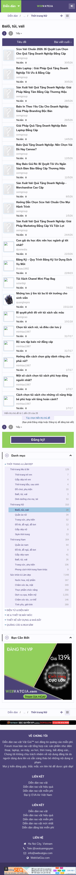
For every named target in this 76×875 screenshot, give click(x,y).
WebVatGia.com (40, 857)
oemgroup (22, 58)
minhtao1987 (23, 331)
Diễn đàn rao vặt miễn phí (38, 790)
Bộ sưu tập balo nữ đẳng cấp (34, 341)
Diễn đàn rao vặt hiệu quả (38, 786)
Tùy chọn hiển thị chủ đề (38, 418)
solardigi (21, 283)
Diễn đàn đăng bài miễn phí (38, 827)
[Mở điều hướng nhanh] (61, 15)
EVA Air (35, 794)
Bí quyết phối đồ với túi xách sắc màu (40, 312)
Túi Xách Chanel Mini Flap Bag (35, 278)
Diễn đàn (9, 6)
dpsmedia (21, 249)
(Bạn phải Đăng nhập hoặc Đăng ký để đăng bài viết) (48, 422)
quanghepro (23, 302)
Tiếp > (19, 33)
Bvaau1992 (22, 268)
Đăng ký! (38, 439)
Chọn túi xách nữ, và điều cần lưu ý (38, 327)
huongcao (21, 317)
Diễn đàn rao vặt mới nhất (38, 823)
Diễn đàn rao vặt (38, 782)
